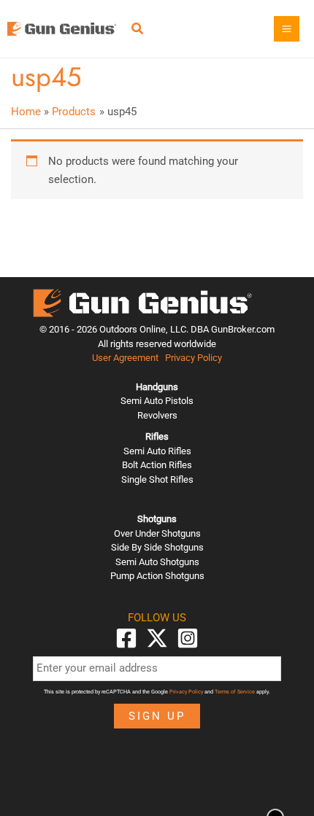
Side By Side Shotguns (157, 547)
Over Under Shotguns (157, 533)
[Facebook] (126, 638)
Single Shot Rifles (157, 479)
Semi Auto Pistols (157, 400)
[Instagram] (188, 638)
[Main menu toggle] (286, 29)
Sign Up (157, 716)
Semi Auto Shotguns (157, 561)
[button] (138, 30)
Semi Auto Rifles (157, 451)
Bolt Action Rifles (157, 464)
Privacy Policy (193, 357)
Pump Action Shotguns (157, 575)
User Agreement (125, 357)
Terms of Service (235, 691)
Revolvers (157, 415)
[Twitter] (157, 638)
